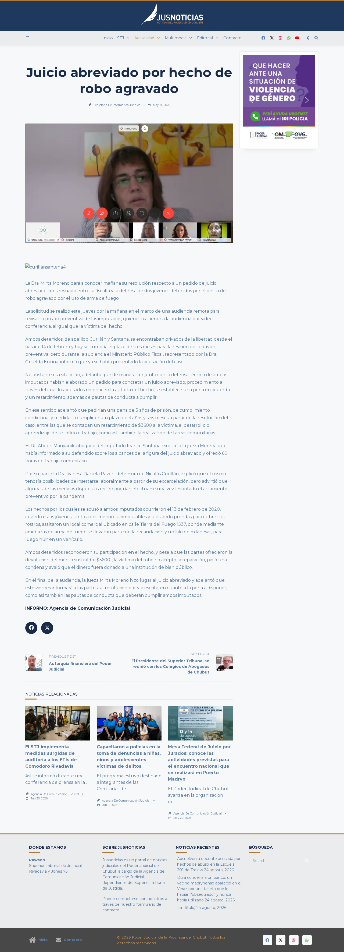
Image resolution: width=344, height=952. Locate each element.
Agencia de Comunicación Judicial (55, 794)
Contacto (232, 38)
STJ (120, 38)
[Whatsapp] (288, 38)
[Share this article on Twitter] (47, 628)
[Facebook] (263, 38)
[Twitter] (272, 38)
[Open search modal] (316, 38)
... (87, 782)
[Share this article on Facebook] (31, 628)
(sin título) (186, 907)
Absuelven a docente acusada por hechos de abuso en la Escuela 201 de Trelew (209, 864)
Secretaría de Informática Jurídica (117, 105)
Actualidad (144, 38)
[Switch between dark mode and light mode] (308, 38)
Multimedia (176, 38)
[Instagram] (280, 38)
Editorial (205, 38)
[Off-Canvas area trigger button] (27, 38)
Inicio (107, 38)
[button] (279, 100)
